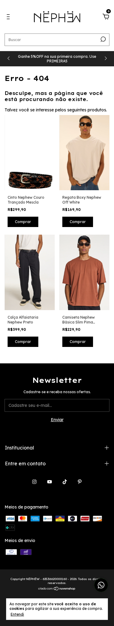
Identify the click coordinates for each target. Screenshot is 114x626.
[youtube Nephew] (49, 481)
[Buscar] (102, 39)
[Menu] (9, 17)
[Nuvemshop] (57, 589)
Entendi (17, 614)
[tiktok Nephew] (64, 481)
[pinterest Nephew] (79, 481)
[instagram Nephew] (34, 481)
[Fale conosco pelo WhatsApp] (101, 585)
